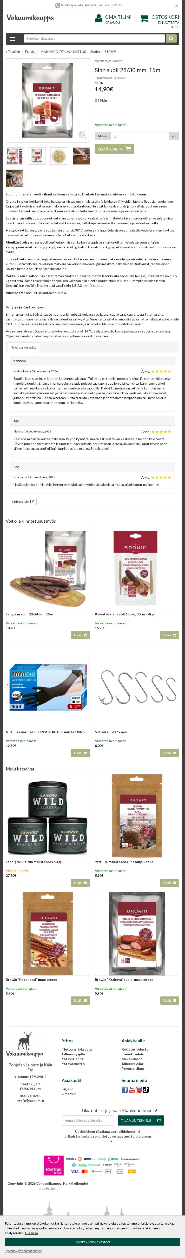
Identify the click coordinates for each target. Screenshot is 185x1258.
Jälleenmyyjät (133, 1064)
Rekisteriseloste (135, 1049)
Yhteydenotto (73, 1064)
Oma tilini (118, 17)
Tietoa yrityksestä (77, 1049)
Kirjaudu (112, 23)
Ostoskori (165, 17)
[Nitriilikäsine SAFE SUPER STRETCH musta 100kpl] (48, 686)
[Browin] (48, 933)
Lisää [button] (78, 635)
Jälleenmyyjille (73, 1054)
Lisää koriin (110, 149)
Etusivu (30, 52)
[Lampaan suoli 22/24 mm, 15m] (48, 568)
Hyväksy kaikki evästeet (93, 1242)
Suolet (95, 52)
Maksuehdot (132, 1059)
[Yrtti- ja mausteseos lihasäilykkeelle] (137, 816)
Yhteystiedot (72, 1059)
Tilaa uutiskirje (136, 1120)
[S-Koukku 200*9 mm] (137, 686)
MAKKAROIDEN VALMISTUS (63, 52)
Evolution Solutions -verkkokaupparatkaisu (144, 1183)
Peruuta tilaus (133, 1068)
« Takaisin (13, 52)
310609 (110, 52)
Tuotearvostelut (23, 347)
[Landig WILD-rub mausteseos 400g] (48, 816)
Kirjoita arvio (20, 501)
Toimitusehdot (134, 1054)
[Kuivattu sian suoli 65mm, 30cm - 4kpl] (137, 568)
